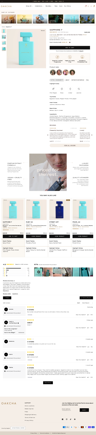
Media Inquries (29, 408)
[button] (2, 1)
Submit (84, 410)
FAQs (26, 411)
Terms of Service (30, 417)
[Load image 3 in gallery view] (4, 43)
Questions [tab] (15, 294)
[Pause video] (48, 172)
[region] (63, 272)
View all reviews (70, 145)
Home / (4, 26)
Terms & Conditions (44, 433)
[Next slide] (92, 135)
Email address (66, 409)
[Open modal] (53, 72)
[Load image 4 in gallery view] (4, 49)
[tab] (57, 80)
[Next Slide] (92, 272)
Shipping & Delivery (30, 414)
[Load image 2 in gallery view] (4, 37)
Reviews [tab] (7, 294)
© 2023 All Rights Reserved (58, 433)
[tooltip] (14, 280)
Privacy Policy (29, 420)
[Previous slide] (48, 135)
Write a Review (87, 298)
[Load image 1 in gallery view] (4, 31)
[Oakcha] (9, 403)
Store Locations (29, 405)
